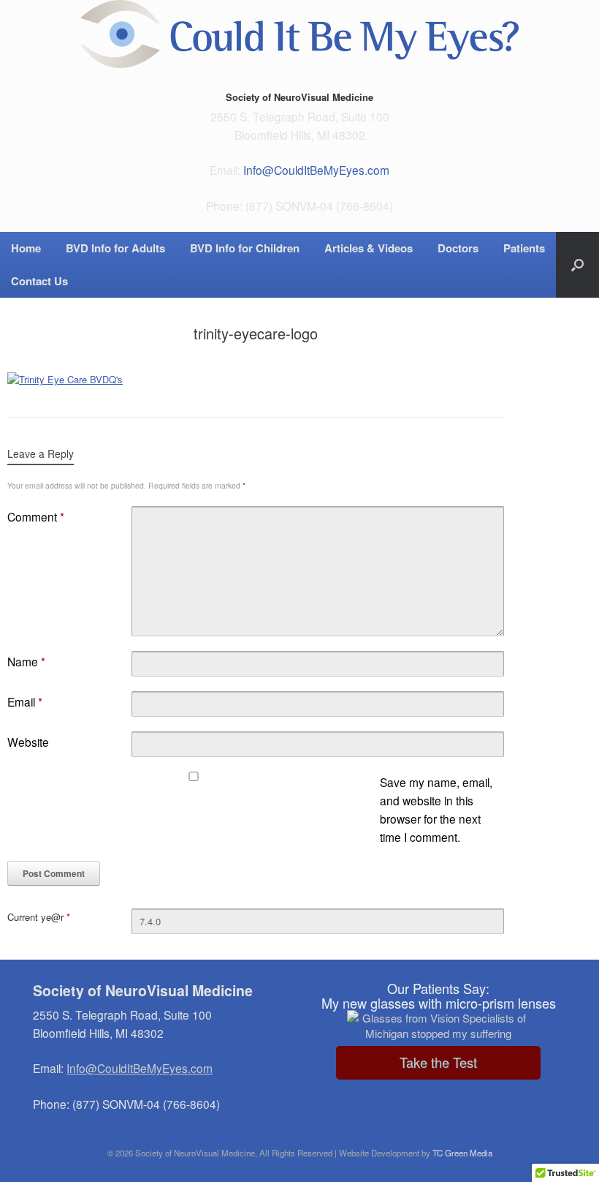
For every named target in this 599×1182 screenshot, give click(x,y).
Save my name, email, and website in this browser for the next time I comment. (436, 809)
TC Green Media (462, 1153)
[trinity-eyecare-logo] (65, 379)
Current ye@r (38, 917)
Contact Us (39, 281)
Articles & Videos (368, 248)
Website (28, 742)
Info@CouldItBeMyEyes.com (316, 170)
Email (24, 701)
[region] (438, 1028)
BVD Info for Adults (115, 248)
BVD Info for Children (245, 248)
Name (26, 661)
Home (26, 248)
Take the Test (438, 1062)
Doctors (458, 248)
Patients (524, 248)
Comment (35, 516)
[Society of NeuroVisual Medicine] (299, 34)
